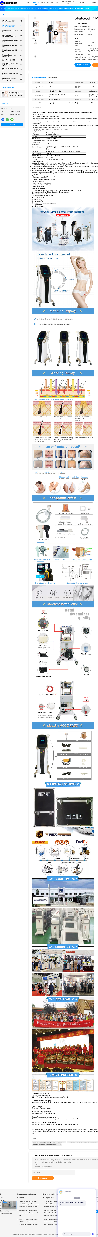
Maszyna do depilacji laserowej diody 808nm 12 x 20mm (48, 1142)
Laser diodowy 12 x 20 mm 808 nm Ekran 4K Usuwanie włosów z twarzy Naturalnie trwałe (53, 1203)
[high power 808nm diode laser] (56, 33)
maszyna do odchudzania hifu (12, 40)
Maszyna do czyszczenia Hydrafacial (12, 64)
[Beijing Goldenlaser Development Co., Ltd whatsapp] (7, 119)
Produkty (3, 1200)
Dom (1, 1197)
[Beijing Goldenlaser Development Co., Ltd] (8, 3)
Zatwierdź (42, 1178)
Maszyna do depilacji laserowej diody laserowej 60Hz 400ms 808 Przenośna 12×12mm (54, 1221)
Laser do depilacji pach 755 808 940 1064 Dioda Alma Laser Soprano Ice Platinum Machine (28, 1221)
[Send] (93, 1234)
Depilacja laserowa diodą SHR (12, 30)
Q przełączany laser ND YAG (12, 50)
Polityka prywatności (6, 1213)
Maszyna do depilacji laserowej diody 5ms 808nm (47, 1144)
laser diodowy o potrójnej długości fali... (12, 35)
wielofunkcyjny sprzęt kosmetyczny (12, 79)
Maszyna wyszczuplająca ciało (12, 45)
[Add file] (60, 1234)
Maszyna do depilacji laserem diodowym (12, 21)
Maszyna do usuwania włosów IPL (12, 55)
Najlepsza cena (82, 65)
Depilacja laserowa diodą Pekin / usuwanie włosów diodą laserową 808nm (16, 94)
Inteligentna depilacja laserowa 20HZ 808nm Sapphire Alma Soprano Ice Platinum (54, 1212)
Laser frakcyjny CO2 (12, 60)
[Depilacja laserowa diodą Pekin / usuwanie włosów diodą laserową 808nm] (4, 94)
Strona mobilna (4, 1211)
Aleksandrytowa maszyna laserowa (12, 74)
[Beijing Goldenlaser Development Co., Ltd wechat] (11, 119)
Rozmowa (12, 124)
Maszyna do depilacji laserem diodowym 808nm (51, 1195)
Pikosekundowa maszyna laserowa (12, 69)
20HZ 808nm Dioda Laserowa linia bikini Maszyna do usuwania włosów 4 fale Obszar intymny (29, 1203)
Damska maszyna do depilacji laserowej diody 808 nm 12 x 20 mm (28, 1212)
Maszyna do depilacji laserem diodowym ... (12, 26)
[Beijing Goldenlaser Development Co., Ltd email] (2, 119)
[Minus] (93, 1192)
